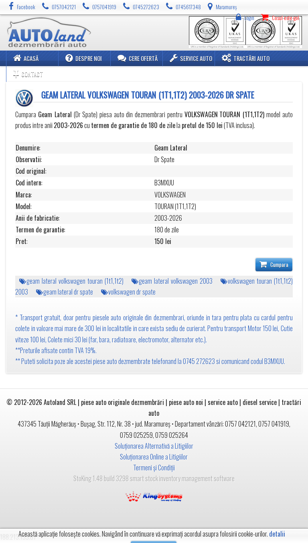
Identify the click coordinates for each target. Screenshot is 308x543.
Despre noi (88, 58)
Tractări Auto (251, 58)
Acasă (31, 58)
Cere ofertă (143, 58)
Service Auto (196, 58)
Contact (32, 74)
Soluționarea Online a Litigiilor (154, 457)
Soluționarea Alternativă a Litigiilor (154, 446)
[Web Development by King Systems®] (154, 495)
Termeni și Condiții (154, 467)
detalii (277, 534)
